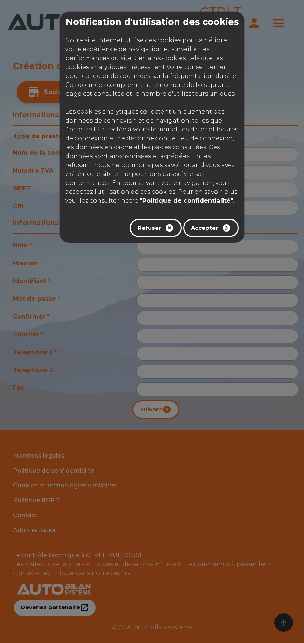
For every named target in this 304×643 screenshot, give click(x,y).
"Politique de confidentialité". (187, 200)
